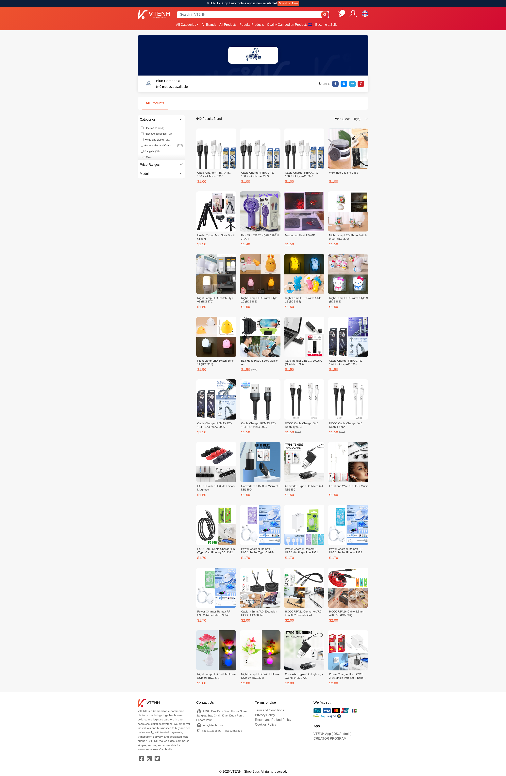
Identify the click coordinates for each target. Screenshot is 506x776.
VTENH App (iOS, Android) (332, 733)
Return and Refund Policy (273, 719)
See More (146, 157)
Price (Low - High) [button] (348, 119)
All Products (227, 24)
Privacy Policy (265, 715)
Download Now (288, 3)
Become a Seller (327, 24)
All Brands (209, 24)
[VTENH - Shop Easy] (154, 14)
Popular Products (252, 24)
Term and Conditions (269, 710)
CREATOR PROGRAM (329, 738)
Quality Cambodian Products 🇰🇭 (289, 24)
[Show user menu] (353, 13)
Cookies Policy (265, 724)
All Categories (186, 24)
